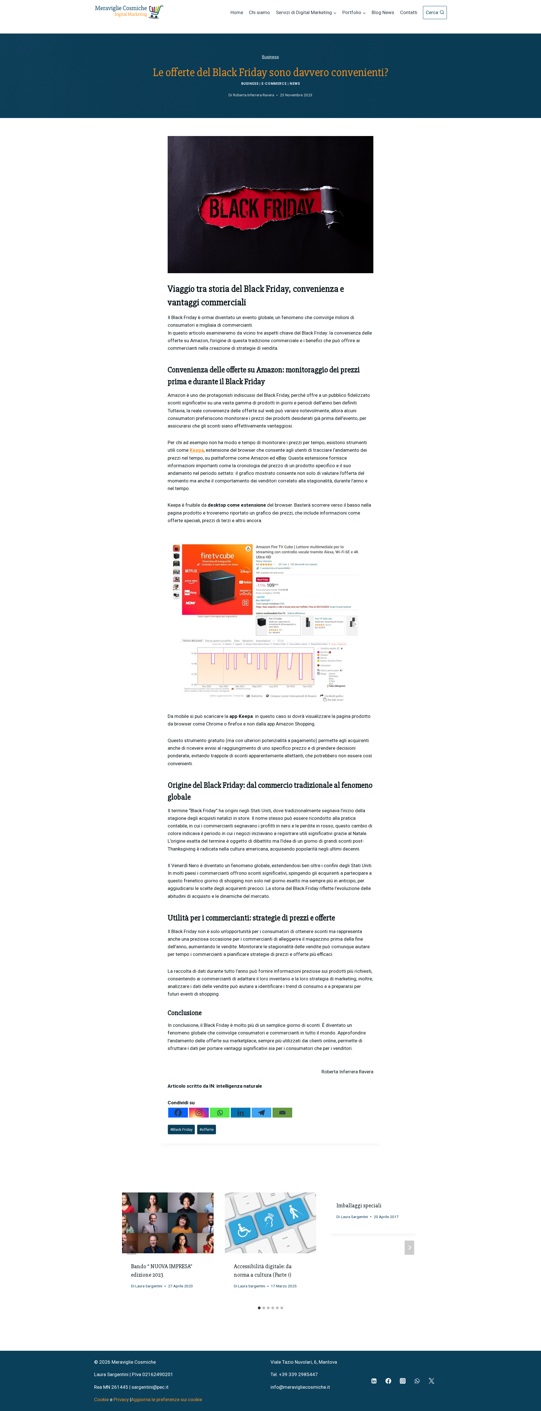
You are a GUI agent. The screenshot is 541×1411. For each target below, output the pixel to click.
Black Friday (181, 1129)
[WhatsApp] (417, 1381)
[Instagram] (199, 1113)
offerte (206, 1129)
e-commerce (274, 84)
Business (270, 57)
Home (236, 12)
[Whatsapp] (220, 1113)
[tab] (259, 1308)
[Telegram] (261, 1113)
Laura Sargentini (148, 1286)
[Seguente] (409, 1248)
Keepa (197, 450)
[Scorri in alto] (527, 1383)
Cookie (102, 1399)
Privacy (121, 1399)
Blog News (383, 12)
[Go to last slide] (131, 1248)
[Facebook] (178, 1113)
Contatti (408, 12)
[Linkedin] (240, 1113)
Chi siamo (259, 12)
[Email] (282, 1113)
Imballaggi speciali (359, 1205)
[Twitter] (431, 1381)
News (295, 84)
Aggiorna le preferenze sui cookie (166, 1399)
